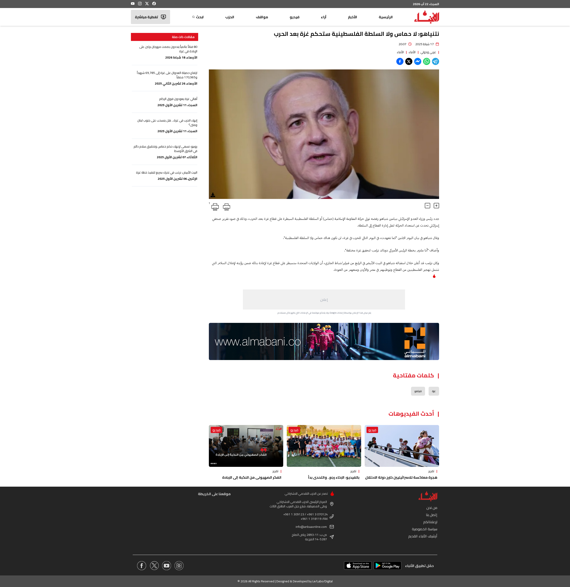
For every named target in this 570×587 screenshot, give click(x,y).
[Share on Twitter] (408, 61)
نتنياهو (418, 391)
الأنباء (412, 52)
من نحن (431, 507)
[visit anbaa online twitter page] (154, 565)
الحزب (229, 17)
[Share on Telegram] (435, 61)
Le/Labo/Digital (322, 581)
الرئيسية (386, 17)
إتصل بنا (431, 514)
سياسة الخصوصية (424, 529)
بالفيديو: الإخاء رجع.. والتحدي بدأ (333, 477)
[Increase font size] (436, 205)
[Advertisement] (324, 299)
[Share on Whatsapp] (426, 61)
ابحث (200, 17)
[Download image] (213, 195)
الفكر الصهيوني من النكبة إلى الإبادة (251, 477)
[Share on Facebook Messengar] (417, 61)
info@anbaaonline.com (311, 527)
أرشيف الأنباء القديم (422, 536)
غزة (434, 391)
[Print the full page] (225, 206)
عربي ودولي (428, 52)
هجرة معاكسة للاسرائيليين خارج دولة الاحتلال (401, 477)
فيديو (294, 17)
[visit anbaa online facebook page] (141, 565)
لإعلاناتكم (430, 521)
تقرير (431, 471)
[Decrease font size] (427, 205)
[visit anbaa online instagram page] (179, 565)
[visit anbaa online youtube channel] (166, 565)
